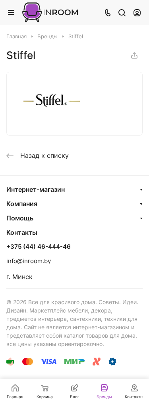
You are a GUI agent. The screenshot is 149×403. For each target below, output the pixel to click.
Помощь (19, 218)
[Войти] (137, 12)
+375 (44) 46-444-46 (38, 246)
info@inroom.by (28, 261)
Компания (21, 204)
